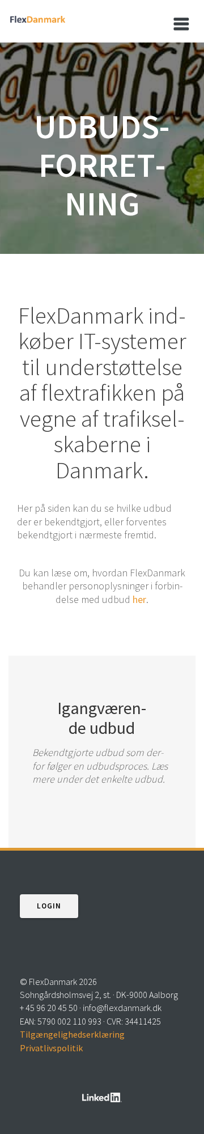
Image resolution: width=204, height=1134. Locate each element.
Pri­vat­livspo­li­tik (51, 1048)
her (139, 599)
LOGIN (49, 906)
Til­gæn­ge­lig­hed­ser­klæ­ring (72, 1034)
